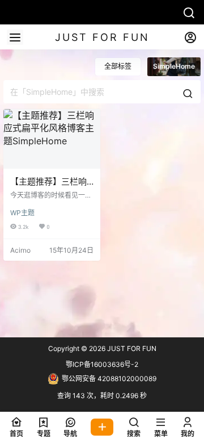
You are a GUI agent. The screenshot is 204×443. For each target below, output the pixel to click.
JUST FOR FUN (130, 348)
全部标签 (117, 66)
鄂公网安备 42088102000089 (109, 378)
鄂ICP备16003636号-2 (102, 364)
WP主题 (22, 212)
